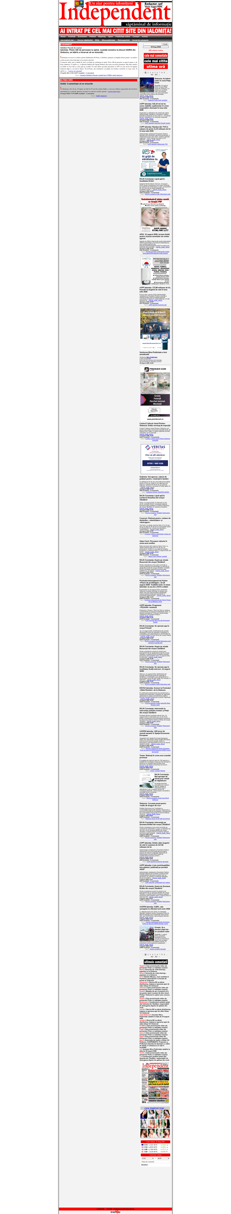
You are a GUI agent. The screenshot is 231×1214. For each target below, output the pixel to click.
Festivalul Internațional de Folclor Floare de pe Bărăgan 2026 (157, 601)
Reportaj (102, 36)
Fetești (158, 641)
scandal (100, 75)
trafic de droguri (165, 819)
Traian (152, 771)
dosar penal (155, 819)
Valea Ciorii (152, 556)
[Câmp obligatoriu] (155, 1104)
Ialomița (83, 75)
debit (166, 862)
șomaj (166, 924)
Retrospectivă (123, 40)
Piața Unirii (157, 100)
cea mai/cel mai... (68, 40)
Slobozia (151, 100)
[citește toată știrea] (114, 91)
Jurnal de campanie (140, 40)
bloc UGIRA (107, 75)
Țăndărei (159, 513)
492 (152, 75)
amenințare (160, 534)
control (168, 123)
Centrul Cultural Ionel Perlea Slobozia (157, 439)
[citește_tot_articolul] (75, 71)
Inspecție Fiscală (159, 123)
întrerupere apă (165, 194)
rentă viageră (163, 253)
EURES (164, 750)
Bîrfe (97, 40)
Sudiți (98, 96)
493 (156, 75)
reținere (154, 492)
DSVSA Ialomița (150, 703)
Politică (92, 36)
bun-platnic (166, 882)
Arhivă (145, 36)
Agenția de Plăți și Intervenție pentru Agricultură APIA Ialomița (156, 252)
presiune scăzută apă (155, 643)
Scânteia (149, 492)
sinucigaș (119, 75)
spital (114, 75)
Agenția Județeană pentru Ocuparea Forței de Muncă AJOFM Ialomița (155, 749)
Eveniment (82, 36)
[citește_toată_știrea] (146, 95)
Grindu (152, 949)
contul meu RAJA (163, 798)
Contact (136, 36)
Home (63, 36)
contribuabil (158, 882)
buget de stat (162, 305)
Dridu (158, 194)
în (154, 967)
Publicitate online (123, 36)
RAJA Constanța (150, 194)
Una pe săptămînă (85, 40)
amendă (163, 703)
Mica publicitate (108, 40)
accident (164, 100)
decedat (163, 949)
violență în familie (163, 492)
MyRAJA (155, 800)
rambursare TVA (162, 144)
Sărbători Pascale (92, 75)
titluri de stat (159, 620)
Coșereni (148, 534)
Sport (110, 36)
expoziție (155, 440)
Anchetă (71, 36)
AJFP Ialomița (149, 123)
